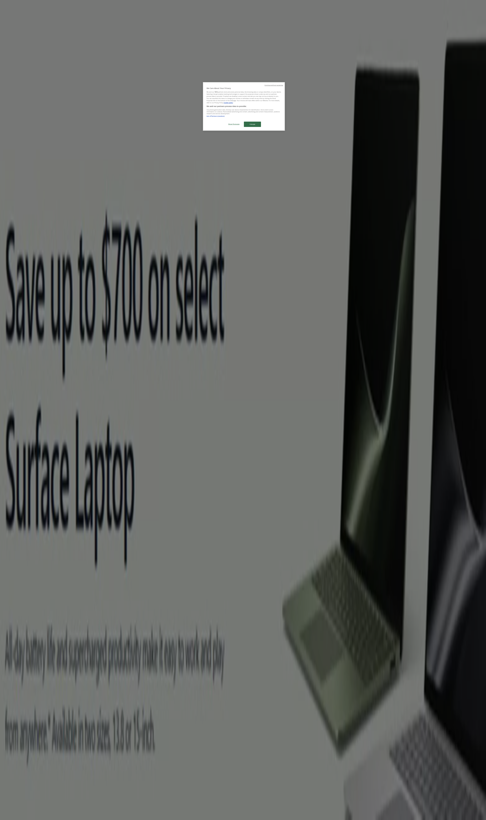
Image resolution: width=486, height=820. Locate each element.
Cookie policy (228, 103)
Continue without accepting (274, 85)
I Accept (252, 124)
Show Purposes (233, 124)
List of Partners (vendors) (216, 116)
